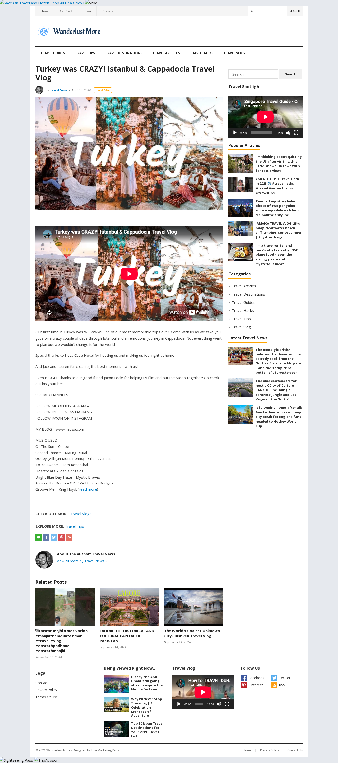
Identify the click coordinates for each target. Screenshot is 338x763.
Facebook (256, 677)
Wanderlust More (58, 750)
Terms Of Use (46, 697)
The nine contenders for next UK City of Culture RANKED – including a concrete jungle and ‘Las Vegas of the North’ (276, 390)
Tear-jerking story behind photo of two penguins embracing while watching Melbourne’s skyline (278, 208)
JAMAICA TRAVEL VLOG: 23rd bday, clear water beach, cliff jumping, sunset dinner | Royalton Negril (279, 230)
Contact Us (295, 750)
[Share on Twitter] (54, 537)
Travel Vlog (234, 53)
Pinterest (255, 685)
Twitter (284, 677)
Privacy (107, 10)
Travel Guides (52, 53)
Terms (86, 10)
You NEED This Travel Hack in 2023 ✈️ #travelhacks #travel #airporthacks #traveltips (277, 186)
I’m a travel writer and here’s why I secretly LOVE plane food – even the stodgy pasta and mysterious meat (277, 254)
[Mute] (288, 132)
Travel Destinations (123, 53)
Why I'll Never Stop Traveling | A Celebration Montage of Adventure (146, 707)
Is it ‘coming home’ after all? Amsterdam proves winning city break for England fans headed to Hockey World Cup (279, 416)
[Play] (234, 132)
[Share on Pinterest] (61, 537)
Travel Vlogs (81, 513)
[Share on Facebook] (46, 537)
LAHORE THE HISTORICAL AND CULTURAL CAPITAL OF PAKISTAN (127, 635)
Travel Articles (166, 53)
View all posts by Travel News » (82, 561)
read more (88, 489)
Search (295, 11)
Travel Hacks (201, 53)
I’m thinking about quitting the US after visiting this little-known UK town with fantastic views (279, 163)
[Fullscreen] (296, 132)
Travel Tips (85, 53)
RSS (282, 685)
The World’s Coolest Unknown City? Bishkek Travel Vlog (192, 633)
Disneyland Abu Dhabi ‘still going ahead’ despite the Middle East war (147, 683)
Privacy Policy (46, 689)
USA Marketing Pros (105, 750)
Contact (66, 10)
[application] (265, 117)
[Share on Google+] (69, 537)
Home (45, 10)
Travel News (58, 90)
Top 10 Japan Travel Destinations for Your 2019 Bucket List (147, 729)
